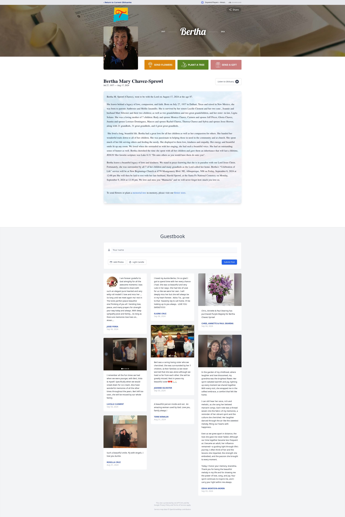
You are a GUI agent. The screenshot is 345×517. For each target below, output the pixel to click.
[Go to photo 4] (126, 368)
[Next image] (144, 354)
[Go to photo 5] (128, 368)
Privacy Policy (165, 505)
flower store (179, 192)
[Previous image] (106, 354)
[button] (125, 354)
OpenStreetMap (175, 509)
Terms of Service (180, 505)
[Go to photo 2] (123, 368)
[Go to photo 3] (125, 368)
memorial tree (139, 192)
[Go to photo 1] (122, 368)
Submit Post (229, 262)
